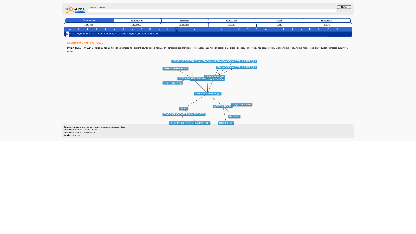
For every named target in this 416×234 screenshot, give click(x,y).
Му (122, 34)
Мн (105, 34)
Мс (116, 34)
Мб (70, 34)
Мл (99, 34)
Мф (124, 34)
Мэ (151, 34)
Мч (133, 34)
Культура (88, 25)
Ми (90, 34)
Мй (93, 34)
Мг (76, 34)
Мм (101, 34)
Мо (107, 34)
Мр (113, 34)
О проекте (92, 7)
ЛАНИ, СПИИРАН (91, 129)
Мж (84, 34)
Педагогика (184, 25)
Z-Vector (76, 135)
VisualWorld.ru (89, 132)
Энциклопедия (90, 20)
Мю (154, 34)
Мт (119, 34)
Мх (128, 34)
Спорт (279, 25)
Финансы (184, 20)
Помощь (101, 7)
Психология (231, 20)
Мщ (139, 34)
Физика (231, 25)
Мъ (143, 34)
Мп (110, 34)
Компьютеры (137, 20)
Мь (149, 34)
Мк (96, 34)
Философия (326, 20)
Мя (157, 34)
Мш (136, 34)
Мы (145, 34)
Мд (78, 34)
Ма (67, 34)
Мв (73, 34)
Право (279, 20)
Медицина (136, 25)
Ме (81, 34)
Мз (87, 34)
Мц (130, 34)
